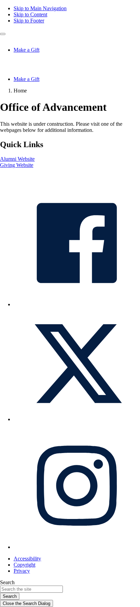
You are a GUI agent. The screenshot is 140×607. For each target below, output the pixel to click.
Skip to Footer (29, 20)
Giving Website (16, 165)
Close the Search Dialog (26, 603)
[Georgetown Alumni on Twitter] (77, 419)
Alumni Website (17, 159)
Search (7, 582)
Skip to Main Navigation (40, 8)
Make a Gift (26, 50)
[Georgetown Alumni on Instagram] (77, 547)
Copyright (24, 565)
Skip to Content (30, 14)
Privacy (22, 571)
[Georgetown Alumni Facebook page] (77, 304)
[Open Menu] (2, 34)
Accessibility (27, 558)
